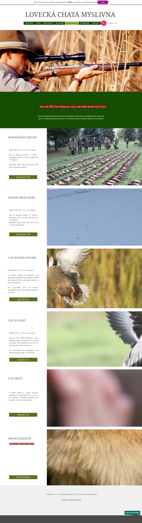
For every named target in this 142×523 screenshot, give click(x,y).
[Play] (113, 87)
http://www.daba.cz (75, 505)
